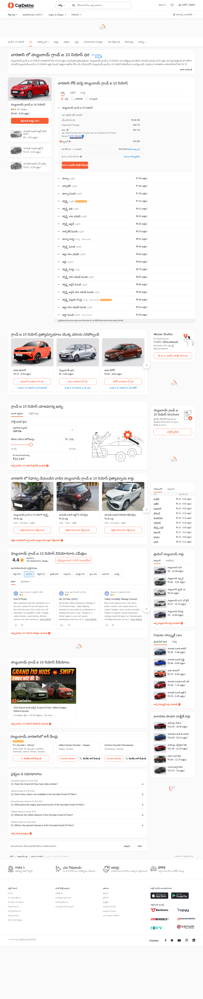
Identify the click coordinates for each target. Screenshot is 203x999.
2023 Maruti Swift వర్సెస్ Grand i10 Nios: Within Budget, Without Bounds (40, 709)
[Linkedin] (193, 941)
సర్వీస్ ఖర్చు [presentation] (33, 413)
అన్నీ (63, 93)
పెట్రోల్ (72, 93)
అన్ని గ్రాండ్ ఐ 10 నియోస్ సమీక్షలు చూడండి (29, 633)
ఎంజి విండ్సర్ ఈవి (175, 767)
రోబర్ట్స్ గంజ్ (158, 527)
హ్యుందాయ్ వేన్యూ (175, 611)
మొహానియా (158, 518)
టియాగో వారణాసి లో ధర (32, 381)
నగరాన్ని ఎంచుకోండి (184, 14)
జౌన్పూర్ (157, 513)
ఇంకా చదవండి (186, 69)
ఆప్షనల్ (65, 141)
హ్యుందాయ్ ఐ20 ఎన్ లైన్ (178, 600)
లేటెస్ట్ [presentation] (174, 642)
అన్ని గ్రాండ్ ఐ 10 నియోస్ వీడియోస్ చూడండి (29, 724)
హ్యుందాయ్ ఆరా (66, 370)
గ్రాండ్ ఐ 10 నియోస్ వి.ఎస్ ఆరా (77, 388)
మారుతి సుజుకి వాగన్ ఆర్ (178, 681)
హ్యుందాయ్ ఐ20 (175, 567)
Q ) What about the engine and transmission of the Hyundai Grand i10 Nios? (47, 804)
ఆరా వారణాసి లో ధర (78, 381)
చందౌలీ (156, 499)
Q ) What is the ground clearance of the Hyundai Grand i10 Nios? (42, 825)
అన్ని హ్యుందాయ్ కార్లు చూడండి (167, 623)
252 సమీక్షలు (22, 109)
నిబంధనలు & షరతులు (16, 902)
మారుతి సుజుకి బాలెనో (177, 648)
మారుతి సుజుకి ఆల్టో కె (177, 692)
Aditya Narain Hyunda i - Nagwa (74, 745)
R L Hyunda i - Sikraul (23, 745)
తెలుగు (161, 5)
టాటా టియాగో (20, 370)
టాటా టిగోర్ (109, 370)
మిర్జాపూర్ (157, 508)
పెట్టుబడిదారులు (13, 915)
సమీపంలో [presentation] (158, 489)
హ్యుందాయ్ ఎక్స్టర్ (176, 578)
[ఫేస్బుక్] (165, 941)
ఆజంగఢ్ (157, 532)
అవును (127, 846)
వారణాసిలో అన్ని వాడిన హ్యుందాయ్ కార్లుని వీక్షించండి (38, 540)
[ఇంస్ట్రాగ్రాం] (186, 941)
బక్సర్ (156, 542)
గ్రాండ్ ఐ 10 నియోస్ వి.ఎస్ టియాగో (32, 388)
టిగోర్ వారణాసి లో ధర (123, 381)
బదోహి (156, 504)
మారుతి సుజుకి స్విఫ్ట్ (176, 659)
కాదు (140, 846)
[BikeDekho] (159, 910)
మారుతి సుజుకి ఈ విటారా (178, 734)
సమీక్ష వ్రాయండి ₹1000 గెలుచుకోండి (73, 560)
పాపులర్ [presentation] (170, 489)
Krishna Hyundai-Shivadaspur (119, 745)
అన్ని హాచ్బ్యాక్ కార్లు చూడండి (165, 704)
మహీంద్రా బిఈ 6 (174, 723)
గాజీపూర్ (157, 523)
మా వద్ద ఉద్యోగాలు (14, 898)
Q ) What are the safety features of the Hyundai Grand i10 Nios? (42, 815)
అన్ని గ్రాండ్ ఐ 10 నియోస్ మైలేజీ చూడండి (28, 465)
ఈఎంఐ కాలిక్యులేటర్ (132, 157)
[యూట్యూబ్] (179, 941)
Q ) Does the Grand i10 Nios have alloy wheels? (34, 784)
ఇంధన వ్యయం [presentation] (17, 413)
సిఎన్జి (83, 93)
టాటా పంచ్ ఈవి (174, 756)
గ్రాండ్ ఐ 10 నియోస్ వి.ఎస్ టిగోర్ (123, 388)
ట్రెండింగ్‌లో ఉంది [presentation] (160, 642)
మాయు (157, 537)
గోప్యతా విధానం (13, 907)
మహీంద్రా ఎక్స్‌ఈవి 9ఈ (177, 745)
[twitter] (172, 941)
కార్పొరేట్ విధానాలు (14, 911)
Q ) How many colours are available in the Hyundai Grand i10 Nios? (44, 794)
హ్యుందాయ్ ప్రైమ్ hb (176, 589)
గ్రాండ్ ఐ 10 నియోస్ (16, 42)
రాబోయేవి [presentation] (170, 560)
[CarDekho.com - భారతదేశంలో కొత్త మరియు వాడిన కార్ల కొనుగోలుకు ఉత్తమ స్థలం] (21, 5)
